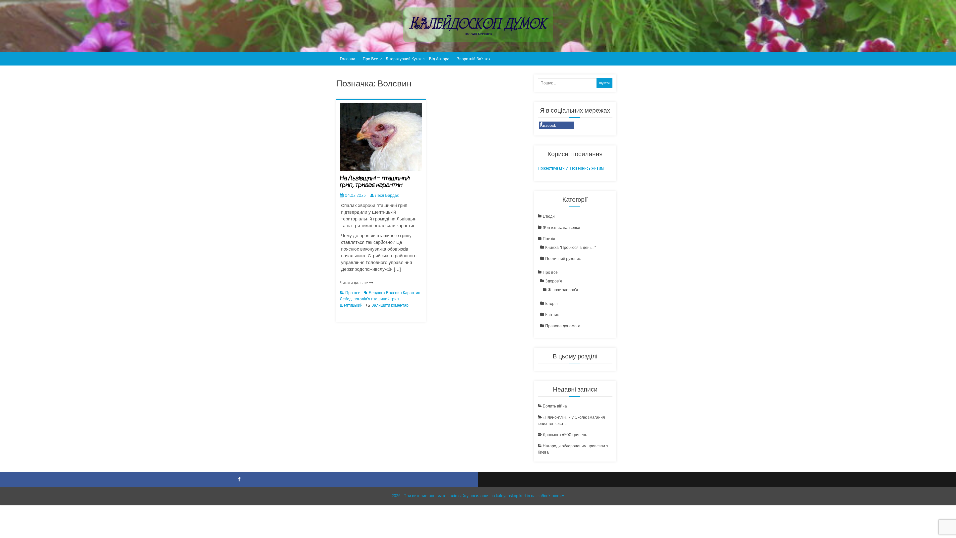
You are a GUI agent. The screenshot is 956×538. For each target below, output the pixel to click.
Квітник (552, 314)
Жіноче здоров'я (563, 289)
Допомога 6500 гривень (565, 434)
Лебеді (346, 298)
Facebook (548, 125)
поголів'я (362, 298)
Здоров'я (553, 280)
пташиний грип (385, 298)
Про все (370, 58)
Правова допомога (562, 325)
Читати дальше (354, 282)
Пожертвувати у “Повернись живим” (571, 168)
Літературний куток (403, 58)
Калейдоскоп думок (478, 23)
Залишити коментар (390, 305)
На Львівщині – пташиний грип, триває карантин (375, 182)
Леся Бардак (387, 195)
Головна (347, 58)
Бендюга (377, 292)
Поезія (549, 238)
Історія (551, 303)
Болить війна (555, 406)
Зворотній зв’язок (473, 58)
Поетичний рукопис (563, 258)
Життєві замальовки (561, 227)
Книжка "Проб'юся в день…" (570, 247)
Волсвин (394, 292)
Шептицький (351, 305)
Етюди (549, 216)
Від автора (439, 58)
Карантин (411, 292)
